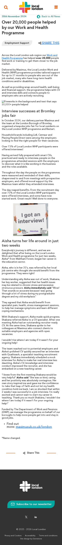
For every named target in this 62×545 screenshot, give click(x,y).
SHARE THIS (50, 43)
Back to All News (51, 16)
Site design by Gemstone (31, 539)
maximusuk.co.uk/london (34, 427)
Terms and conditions (48, 536)
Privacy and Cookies (13, 536)
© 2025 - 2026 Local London (31, 529)
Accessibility (30, 536)
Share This (33, 453)
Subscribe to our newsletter (34, 504)
